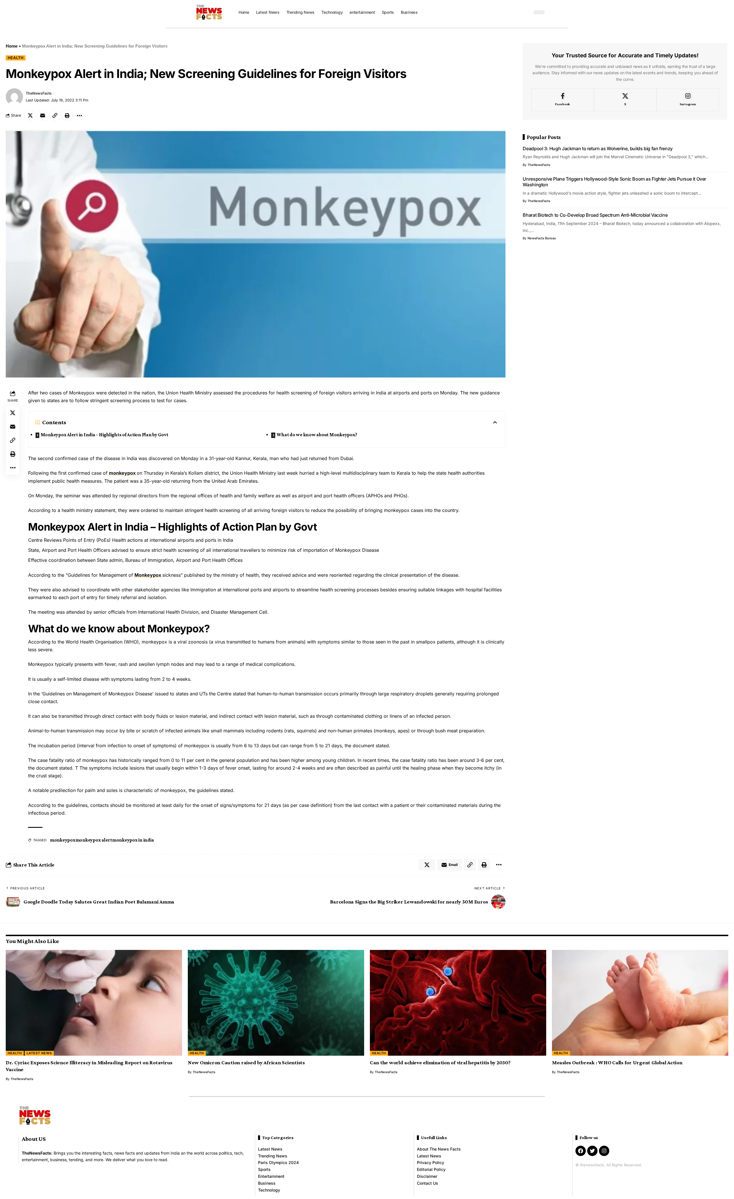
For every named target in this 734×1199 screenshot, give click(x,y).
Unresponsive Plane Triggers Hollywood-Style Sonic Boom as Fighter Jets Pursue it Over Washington (614, 181)
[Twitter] (592, 1151)
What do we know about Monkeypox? (317, 434)
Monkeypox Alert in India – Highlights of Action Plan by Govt (104, 434)
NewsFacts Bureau (542, 238)
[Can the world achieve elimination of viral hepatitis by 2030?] (458, 1003)
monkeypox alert (93, 840)
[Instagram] (688, 99)
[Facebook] (562, 99)
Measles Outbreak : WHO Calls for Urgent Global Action (617, 1062)
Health (16, 58)
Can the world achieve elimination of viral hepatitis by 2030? (440, 1062)
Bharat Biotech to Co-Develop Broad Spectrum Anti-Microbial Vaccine (595, 215)
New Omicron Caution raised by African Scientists (246, 1062)
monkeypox (123, 473)
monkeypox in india (133, 840)
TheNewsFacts (39, 93)
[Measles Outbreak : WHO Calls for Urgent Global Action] (640, 1003)
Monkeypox (148, 575)
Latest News (39, 1053)
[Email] (42, 115)
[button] (526, 12)
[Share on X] (30, 115)
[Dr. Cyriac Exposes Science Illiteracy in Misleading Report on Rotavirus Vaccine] (94, 1003)
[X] (625, 99)
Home (11, 46)
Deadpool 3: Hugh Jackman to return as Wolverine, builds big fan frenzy (597, 148)
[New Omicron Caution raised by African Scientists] (276, 1003)
